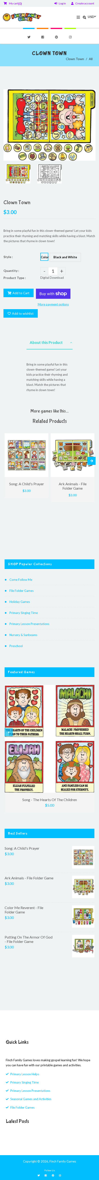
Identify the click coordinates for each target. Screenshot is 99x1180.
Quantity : (11, 271)
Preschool (16, 646)
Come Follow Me (20, 579)
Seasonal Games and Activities (30, 1099)
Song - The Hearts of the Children (49, 799)
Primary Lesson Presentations (29, 624)
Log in (62, 3)
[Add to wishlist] (43, 437)
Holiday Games (19, 602)
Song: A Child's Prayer (22, 848)
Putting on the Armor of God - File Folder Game (28, 939)
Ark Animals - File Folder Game (29, 878)
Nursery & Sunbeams (23, 635)
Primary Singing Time (23, 613)
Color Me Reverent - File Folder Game (24, 909)
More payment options (53, 304)
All (91, 59)
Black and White (65, 257)
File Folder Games (21, 591)
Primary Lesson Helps (24, 1074)
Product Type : (14, 278)
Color (44, 257)
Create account (84, 3)
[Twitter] (29, 37)
